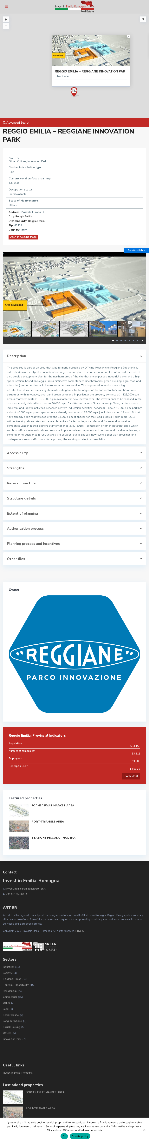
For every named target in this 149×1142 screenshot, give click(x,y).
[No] (144, 1130)
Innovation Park (12, 1039)
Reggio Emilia (24, 216)
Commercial (10, 997)
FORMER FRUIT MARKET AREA (53, 805)
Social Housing (11, 1027)
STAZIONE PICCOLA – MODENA (53, 838)
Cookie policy (80, 1136)
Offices (7, 1033)
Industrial (8, 967)
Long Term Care (12, 1021)
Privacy (79, 931)
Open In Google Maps (23, 237)
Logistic (7, 973)
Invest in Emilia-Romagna (18, 1073)
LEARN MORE (131, 776)
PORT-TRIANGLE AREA (48, 821)
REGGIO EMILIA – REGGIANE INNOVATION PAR (90, 71)
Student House (12, 979)
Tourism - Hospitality (16, 985)
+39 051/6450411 (16, 894)
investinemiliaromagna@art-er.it (26, 889)
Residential (10, 991)
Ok (64, 1136)
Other (6, 1003)
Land (6, 1009)
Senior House (11, 1015)
